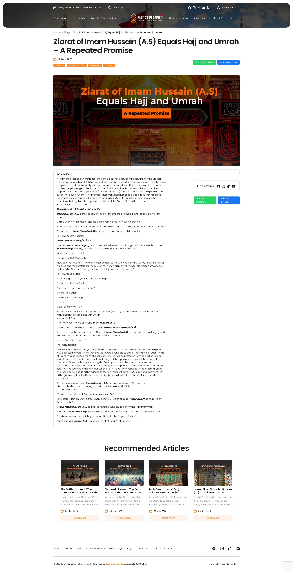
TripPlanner (60, 18)
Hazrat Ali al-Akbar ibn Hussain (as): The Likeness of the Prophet (213, 491)
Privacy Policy (233, 564)
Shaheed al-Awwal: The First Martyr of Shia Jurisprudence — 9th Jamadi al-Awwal (124, 491)
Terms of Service (217, 564)
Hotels (80, 548)
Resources (200, 18)
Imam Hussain (77, 65)
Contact (235, 18)
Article (59, 65)
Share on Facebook (228, 62)
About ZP (218, 18)
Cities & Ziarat (142, 548)
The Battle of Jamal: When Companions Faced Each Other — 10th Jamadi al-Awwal (80, 491)
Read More (80, 518)
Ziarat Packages (178, 18)
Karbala (95, 65)
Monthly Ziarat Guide (103, 18)
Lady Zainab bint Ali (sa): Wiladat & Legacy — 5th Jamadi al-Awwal (164, 491)
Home (57, 32)
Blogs (67, 32)
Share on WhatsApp (204, 62)
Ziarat (109, 65)
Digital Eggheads (114, 564)
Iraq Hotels (79, 18)
